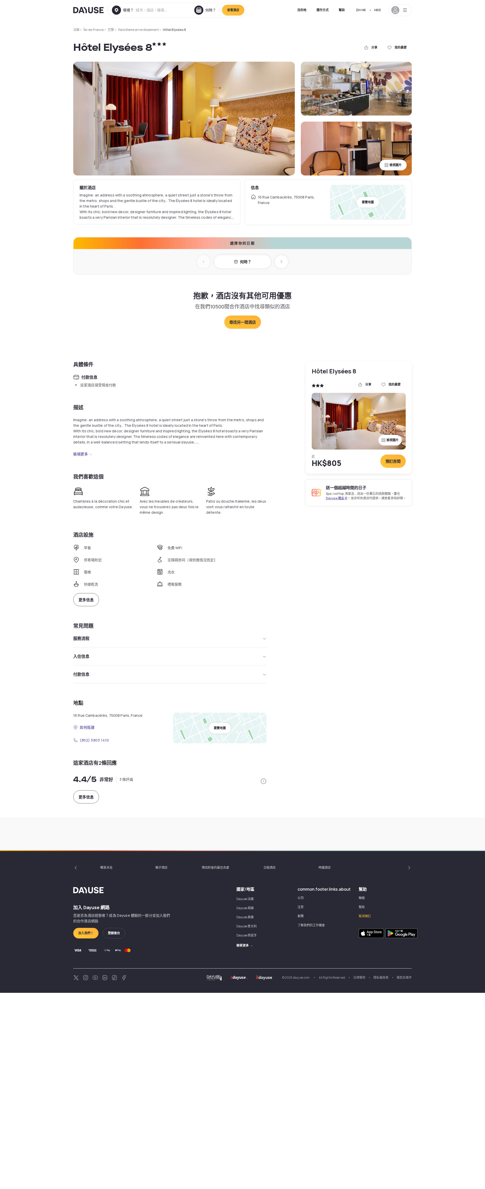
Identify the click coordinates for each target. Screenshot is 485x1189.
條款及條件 (404, 977)
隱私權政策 (381, 977)
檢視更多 (80, 454)
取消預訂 (365, 916)
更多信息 (86, 599)
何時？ (245, 261)
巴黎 (111, 30)
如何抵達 (87, 727)
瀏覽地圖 (368, 202)
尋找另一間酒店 (242, 322)
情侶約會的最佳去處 (215, 867)
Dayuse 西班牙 (246, 935)
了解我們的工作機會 (311, 925)
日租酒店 (269, 867)
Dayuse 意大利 (246, 926)
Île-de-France (94, 30)
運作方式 (323, 10)
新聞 (301, 916)
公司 (301, 898)
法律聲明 (359, 977)
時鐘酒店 (325, 867)
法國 (76, 30)
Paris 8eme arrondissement (138, 30)
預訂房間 (393, 461)
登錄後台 (114, 933)
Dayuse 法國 (245, 899)
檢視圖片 (396, 165)
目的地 (301, 10)
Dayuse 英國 (245, 908)
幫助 (342, 10)
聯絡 (362, 898)
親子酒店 (161, 867)
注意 (301, 907)
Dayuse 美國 (245, 917)
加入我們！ (85, 933)
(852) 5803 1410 (94, 740)
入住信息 (81, 656)
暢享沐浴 (106, 867)
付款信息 (81, 674)
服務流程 (81, 638)
